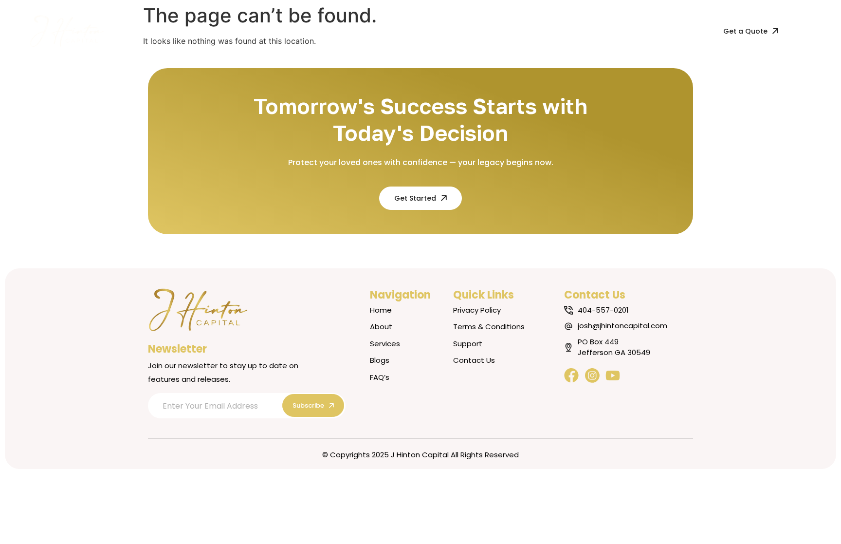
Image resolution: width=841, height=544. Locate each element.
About (232, 31)
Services (275, 31)
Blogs (349, 31)
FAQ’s (385, 31)
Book (315, 31)
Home (194, 31)
